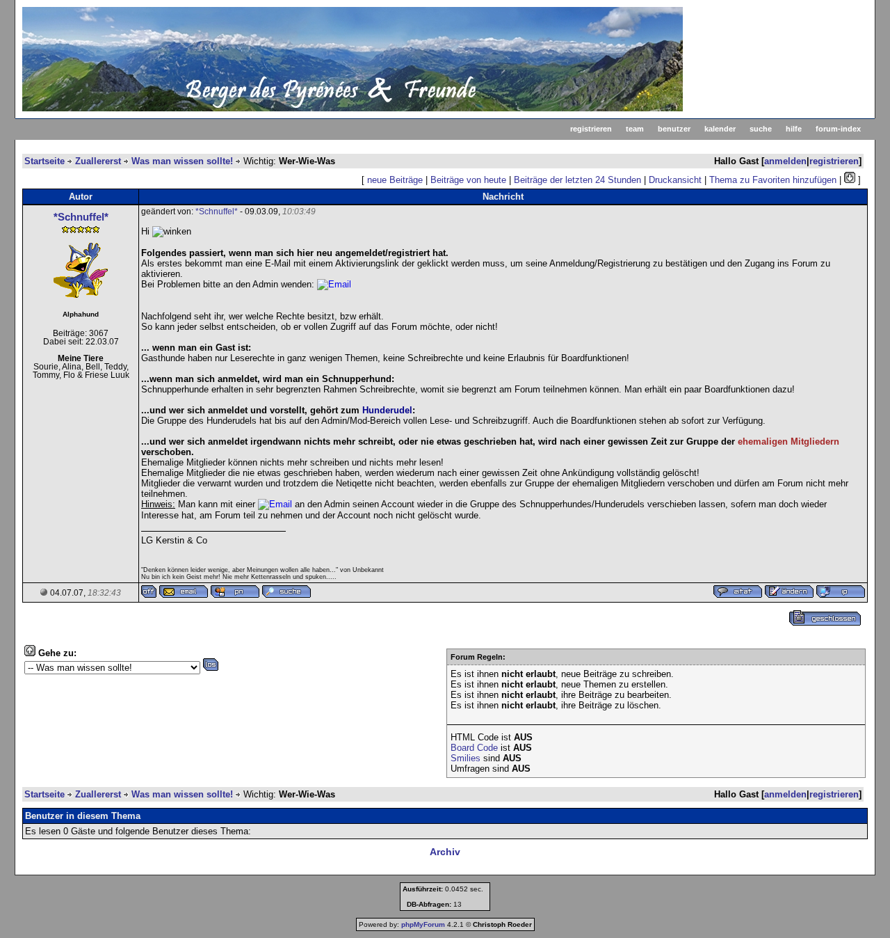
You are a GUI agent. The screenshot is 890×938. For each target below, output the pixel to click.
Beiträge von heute (468, 180)
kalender (720, 129)
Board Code (474, 747)
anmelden (785, 161)
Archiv (445, 851)
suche (761, 129)
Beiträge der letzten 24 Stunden (577, 180)
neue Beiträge (395, 180)
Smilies (465, 758)
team (635, 129)
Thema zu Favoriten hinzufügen (772, 180)
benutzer (674, 129)
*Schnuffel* (81, 217)
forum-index (838, 129)
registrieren (591, 129)
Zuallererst (98, 161)
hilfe (794, 129)
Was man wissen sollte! (182, 161)
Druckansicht (675, 180)
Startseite (44, 161)
